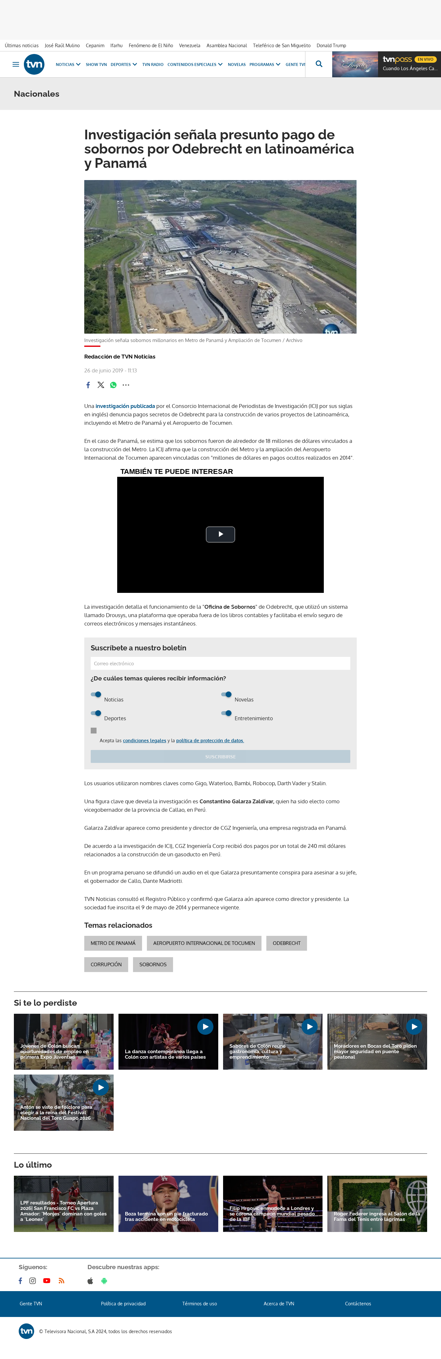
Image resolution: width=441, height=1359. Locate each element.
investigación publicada (126, 405)
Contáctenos (358, 1303)
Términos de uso (199, 1303)
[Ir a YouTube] (48, 1281)
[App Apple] (91, 1281)
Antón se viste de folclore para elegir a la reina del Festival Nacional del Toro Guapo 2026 (56, 1113)
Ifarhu (116, 45)
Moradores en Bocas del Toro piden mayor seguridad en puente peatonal (375, 1051)
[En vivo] (388, 56)
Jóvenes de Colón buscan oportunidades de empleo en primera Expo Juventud (54, 1051)
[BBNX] (26, 1331)
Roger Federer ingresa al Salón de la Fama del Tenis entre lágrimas (377, 1216)
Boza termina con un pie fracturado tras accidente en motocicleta (166, 1216)
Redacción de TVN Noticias (119, 356)
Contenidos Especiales (192, 64)
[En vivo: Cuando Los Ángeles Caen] (355, 64)
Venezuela (189, 45)
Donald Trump (331, 45)
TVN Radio (153, 64)
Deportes (121, 64)
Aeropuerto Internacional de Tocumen (204, 943)
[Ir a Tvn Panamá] (34, 64)
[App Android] (105, 1281)
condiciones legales (144, 740)
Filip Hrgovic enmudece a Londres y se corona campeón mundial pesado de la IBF (272, 1214)
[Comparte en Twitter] (100, 385)
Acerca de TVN (279, 1303)
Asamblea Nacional (227, 45)
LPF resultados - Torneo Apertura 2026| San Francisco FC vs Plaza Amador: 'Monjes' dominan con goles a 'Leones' (63, 1211)
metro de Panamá (113, 943)
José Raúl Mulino (62, 45)
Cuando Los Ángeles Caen (410, 68)
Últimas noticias (22, 45)
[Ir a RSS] (63, 1281)
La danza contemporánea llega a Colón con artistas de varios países (165, 1054)
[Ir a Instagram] (33, 1281)
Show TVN (96, 64)
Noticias (65, 64)
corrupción (106, 964)
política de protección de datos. (210, 740)
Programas (262, 64)
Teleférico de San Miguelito (282, 45)
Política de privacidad (123, 1303)
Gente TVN (296, 64)
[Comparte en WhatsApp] (113, 385)
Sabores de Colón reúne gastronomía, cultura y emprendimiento (258, 1051)
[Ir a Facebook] (22, 1281)
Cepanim (95, 45)
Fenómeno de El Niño (151, 45)
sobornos (153, 964)
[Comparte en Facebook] (88, 385)
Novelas (237, 64)
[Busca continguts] (318, 64)
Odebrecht (287, 943)
